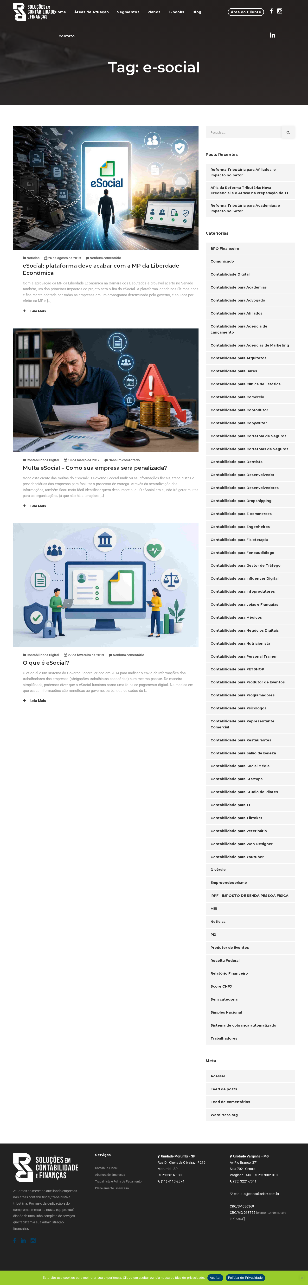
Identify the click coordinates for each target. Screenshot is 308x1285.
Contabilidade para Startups (237, 779)
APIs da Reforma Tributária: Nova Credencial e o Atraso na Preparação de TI (249, 190)
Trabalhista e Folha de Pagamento (118, 1181)
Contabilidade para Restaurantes (241, 740)
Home (60, 12)
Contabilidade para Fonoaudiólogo (242, 553)
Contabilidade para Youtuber (237, 857)
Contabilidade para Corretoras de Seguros (249, 449)
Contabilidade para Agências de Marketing (250, 345)
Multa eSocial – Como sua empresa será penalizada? (95, 468)
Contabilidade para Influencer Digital (244, 578)
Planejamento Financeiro (112, 1188)
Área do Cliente (246, 12)
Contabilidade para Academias (239, 287)
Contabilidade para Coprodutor (239, 410)
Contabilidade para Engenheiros (240, 527)
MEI (214, 908)
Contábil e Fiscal (106, 1168)
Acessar (218, 1076)
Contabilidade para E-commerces (241, 514)
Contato (66, 36)
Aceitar (215, 1277)
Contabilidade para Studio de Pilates (244, 792)
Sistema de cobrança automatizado (243, 1025)
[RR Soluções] (34, 12)
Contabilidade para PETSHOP (237, 669)
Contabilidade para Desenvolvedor (242, 475)
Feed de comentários (230, 1102)
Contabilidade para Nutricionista (240, 643)
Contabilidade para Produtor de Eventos (248, 682)
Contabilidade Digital (43, 460)
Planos (154, 12)
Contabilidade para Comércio (237, 397)
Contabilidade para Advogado (238, 300)
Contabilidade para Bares (234, 371)
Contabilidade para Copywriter (239, 423)
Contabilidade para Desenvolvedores (245, 488)
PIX (213, 934)
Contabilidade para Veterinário (239, 831)
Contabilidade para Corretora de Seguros (248, 436)
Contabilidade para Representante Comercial (243, 724)
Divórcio (218, 869)
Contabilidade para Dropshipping (241, 501)
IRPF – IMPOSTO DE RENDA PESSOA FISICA (250, 895)
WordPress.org (224, 1115)
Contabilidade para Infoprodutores (243, 591)
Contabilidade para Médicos (236, 617)
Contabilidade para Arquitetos (238, 358)
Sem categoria (224, 999)
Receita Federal (225, 960)
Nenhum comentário (105, 258)
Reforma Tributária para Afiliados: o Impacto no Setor (243, 172)
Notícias (33, 258)
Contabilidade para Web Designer (242, 844)
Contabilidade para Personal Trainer (244, 656)
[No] (302, 1277)
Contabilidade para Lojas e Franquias (244, 604)
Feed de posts (224, 1089)
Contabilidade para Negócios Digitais (245, 630)
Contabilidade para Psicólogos (238, 708)
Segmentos (128, 12)
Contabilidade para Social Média (240, 766)
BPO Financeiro (225, 248)
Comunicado (222, 261)
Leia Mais (37, 311)
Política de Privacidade (245, 1277)
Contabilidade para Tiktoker (236, 818)
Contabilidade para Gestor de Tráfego (246, 565)
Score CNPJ (221, 986)
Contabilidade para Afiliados (236, 313)
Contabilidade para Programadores (243, 695)
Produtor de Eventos (230, 947)
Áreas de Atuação (91, 12)
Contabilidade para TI (230, 805)
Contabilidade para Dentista (237, 462)
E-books (176, 12)
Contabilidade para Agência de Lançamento (239, 329)
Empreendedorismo (229, 882)
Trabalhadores (224, 1038)
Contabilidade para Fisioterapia (239, 540)
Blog (196, 12)
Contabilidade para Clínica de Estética (246, 384)
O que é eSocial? (46, 663)
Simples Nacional (226, 1012)
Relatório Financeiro (229, 973)
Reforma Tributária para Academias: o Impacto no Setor (245, 208)
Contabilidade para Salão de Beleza (243, 753)
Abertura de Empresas (110, 1174)
